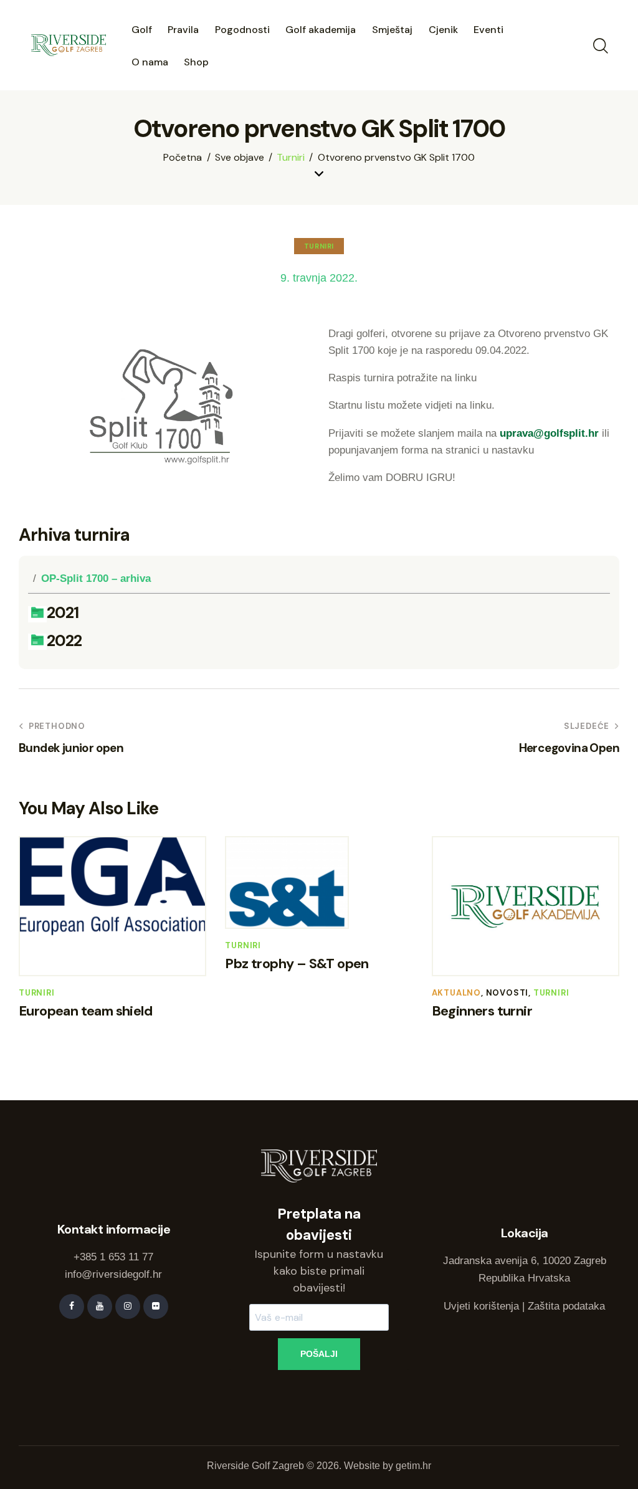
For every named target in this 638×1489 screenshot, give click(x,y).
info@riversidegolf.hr (113, 1274)
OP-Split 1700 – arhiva (96, 578)
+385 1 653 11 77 (113, 1257)
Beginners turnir (482, 1011)
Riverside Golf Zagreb (255, 1465)
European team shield (85, 1011)
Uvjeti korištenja (481, 1306)
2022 (64, 641)
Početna (182, 157)
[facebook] (71, 1306)
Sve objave (239, 157)
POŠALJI (319, 1354)
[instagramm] (127, 1306)
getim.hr (413, 1465)
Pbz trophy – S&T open (296, 964)
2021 (63, 613)
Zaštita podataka (566, 1306)
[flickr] (155, 1306)
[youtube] (99, 1306)
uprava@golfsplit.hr (549, 433)
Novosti (507, 992)
